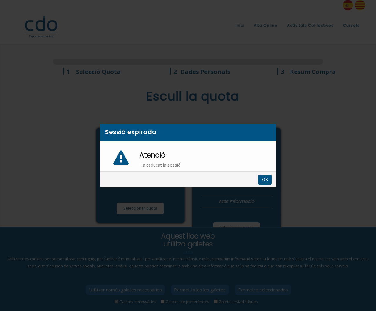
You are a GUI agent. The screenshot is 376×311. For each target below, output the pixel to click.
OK (265, 179)
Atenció (152, 155)
